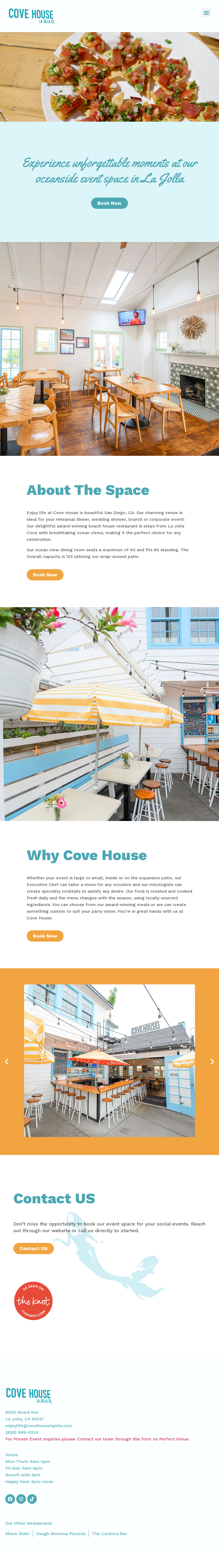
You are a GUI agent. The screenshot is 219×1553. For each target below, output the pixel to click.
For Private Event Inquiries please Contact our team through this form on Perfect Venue (97, 1439)
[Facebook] (10, 1499)
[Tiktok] (32, 1499)
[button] (206, 12)
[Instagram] (21, 1499)
